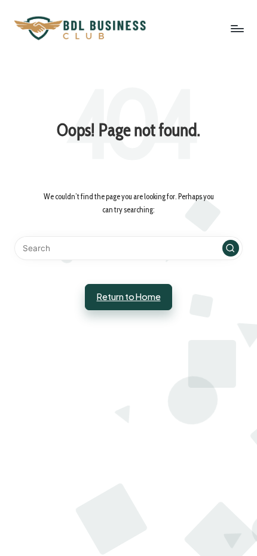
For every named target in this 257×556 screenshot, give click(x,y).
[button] (230, 248)
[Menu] (237, 28)
